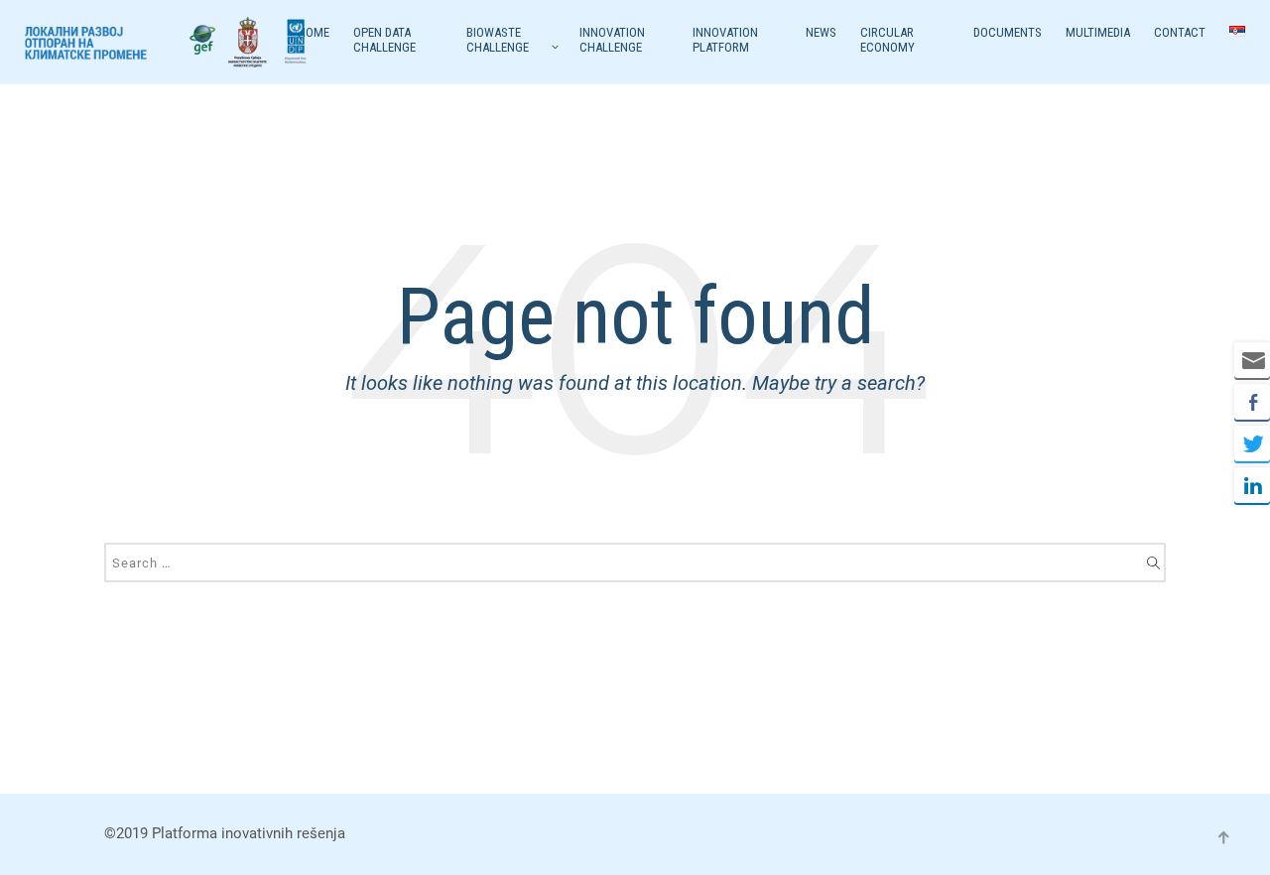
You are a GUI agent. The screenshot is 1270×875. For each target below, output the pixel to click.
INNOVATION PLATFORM (725, 40)
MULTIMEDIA (1098, 32)
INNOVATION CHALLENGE (612, 40)
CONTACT (1180, 32)
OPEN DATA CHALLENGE (384, 40)
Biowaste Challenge (497, 40)
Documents (1007, 32)
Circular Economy (887, 40)
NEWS (821, 32)
